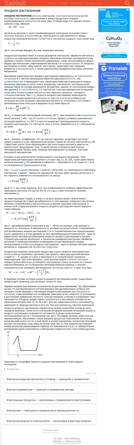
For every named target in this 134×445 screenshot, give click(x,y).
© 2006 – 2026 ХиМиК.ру (67, 438)
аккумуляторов (26, 68)
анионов (71, 141)
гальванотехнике (71, 63)
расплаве (9, 18)
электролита (21, 18)
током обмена (28, 89)
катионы (8, 254)
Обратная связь (73, 441)
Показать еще (50, 430)
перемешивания (32, 165)
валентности (26, 321)
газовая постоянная (46, 118)
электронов (31, 21)
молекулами (43, 203)
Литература (12, 369)
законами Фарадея (14, 35)
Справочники (93, 3)
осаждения (10, 95)
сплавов (8, 58)
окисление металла (66, 16)
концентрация (88, 115)
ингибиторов (27, 244)
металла (36, 16)
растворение (21, 170)
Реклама (57, 441)
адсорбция (65, 228)
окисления (41, 98)
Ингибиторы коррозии (45, 247)
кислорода (57, 267)
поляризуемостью (13, 81)
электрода (65, 98)
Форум (52, 3)
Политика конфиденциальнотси (67, 443)
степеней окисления (77, 259)
